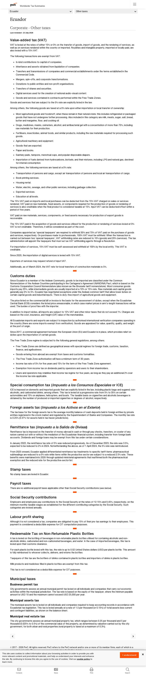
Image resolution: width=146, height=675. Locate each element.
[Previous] (12, 636)
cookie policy (83, 659)
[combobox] (40, 11)
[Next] (133, 636)
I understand (129, 655)
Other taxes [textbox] (82, 11)
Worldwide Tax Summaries (32, 6)
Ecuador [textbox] (14, 11)
